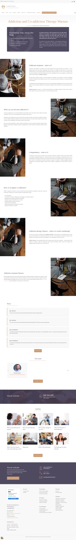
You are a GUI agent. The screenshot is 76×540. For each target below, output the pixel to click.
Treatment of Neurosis (60, 501)
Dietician (57, 491)
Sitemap (24, 492)
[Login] (75, 12)
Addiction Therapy (59, 510)
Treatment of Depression (60, 498)
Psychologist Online (43, 493)
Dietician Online (58, 492)
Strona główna (29, 25)
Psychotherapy (42, 508)
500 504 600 (48, 395)
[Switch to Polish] (72, 1)
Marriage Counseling (59, 506)
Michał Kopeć (17, 373)
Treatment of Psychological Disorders (61, 503)
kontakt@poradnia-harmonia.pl (14, 513)
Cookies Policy (26, 491)
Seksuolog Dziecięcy (43, 501)
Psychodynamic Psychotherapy (45, 512)
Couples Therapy (58, 507)
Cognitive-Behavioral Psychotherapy (43, 511)
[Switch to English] (74, 1)
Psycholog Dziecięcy (43, 492)
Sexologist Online (43, 502)
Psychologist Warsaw (43, 491)
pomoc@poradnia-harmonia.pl (12, 517)
